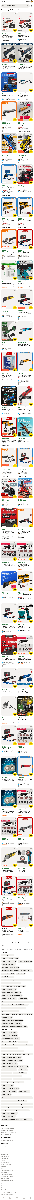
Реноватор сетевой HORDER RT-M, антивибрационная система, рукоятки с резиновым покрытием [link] (24, 157)
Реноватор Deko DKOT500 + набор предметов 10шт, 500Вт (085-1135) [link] (8, 221)
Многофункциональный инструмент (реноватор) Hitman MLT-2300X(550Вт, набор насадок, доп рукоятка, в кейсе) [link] (24, 188)
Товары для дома (5, 1158)
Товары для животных (6, 1174)
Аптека (3, 1160)
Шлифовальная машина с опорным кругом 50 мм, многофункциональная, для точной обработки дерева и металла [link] (8, 812)
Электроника (4, 1154)
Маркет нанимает (5, 1187)
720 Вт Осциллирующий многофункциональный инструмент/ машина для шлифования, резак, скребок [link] (25, 565)
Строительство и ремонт (7, 1176)
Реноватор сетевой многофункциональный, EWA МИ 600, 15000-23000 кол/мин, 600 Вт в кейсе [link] (9, 502)
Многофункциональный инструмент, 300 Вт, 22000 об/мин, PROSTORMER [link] (8, 410)
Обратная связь (5, 1185)
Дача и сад (4, 1166)
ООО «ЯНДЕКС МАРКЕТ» (11, 1192)
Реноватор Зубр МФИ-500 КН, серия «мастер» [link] (24, 472)
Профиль (30, 1198)
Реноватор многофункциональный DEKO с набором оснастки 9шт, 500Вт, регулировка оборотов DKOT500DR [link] (9, 595)
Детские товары (5, 1178)
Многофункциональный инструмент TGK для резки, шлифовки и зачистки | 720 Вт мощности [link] (24, 659)
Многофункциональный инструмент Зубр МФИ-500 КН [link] (24, 313)
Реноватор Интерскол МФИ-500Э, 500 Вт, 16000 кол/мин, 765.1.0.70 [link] (8, 532)
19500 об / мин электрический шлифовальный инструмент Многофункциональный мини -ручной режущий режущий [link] (25, 871)
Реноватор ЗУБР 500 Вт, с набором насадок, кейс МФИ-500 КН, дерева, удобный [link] (24, 253)
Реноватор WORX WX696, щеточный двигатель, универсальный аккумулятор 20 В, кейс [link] (9, 472)
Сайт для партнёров (6, 1134)
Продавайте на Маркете (7, 1130)
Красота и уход (5, 1162)
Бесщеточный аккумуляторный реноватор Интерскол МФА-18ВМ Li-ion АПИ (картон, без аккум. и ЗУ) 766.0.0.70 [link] (24, 841)
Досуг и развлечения (6, 1146)
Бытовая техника (5, 1150)
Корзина (23, 1198)
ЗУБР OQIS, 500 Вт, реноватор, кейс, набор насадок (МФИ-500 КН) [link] (7, 692)
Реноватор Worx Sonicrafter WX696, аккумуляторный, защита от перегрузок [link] (8, 253)
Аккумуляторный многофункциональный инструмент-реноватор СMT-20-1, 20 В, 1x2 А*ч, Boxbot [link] (25, 36)
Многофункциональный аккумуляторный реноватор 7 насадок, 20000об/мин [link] (25, 502)
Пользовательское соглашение (8, 1183)
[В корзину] (15, 30)
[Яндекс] (12, 1194)
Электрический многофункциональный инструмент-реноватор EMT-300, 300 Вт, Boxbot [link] (9, 36)
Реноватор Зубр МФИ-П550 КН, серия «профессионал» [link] (8, 188)
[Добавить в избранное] (15, 13)
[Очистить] (28, 6)
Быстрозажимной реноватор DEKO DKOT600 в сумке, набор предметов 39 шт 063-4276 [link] (9, 441)
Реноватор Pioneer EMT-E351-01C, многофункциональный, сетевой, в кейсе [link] (25, 67)
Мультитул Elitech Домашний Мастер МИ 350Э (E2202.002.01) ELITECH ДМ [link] (25, 780)
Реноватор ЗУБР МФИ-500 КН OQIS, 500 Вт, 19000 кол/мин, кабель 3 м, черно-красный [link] (9, 627)
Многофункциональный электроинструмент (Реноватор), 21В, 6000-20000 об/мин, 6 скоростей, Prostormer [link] (9, 345)
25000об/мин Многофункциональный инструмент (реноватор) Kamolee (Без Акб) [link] (24, 284)
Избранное (17, 1198)
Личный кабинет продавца (7, 1128)
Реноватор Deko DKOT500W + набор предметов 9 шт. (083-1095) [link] (24, 221)
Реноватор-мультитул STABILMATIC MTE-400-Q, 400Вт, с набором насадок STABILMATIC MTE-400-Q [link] (8, 871)
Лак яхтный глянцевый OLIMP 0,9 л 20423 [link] (7, 376)
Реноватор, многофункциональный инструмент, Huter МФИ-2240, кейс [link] (7, 313)
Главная (3, 1198)
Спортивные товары (6, 1172)
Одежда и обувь (5, 1156)
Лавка (10, 1198)
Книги (2, 1168)
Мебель (3, 1148)
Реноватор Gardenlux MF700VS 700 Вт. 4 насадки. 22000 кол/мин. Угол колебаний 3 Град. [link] (25, 96)
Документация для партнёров (8, 1132)
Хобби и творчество (6, 1164)
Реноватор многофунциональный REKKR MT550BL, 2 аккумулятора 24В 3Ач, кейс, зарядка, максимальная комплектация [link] (25, 627)
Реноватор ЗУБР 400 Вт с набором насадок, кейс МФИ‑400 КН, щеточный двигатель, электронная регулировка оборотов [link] (8, 900)
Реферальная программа (7, 1140)
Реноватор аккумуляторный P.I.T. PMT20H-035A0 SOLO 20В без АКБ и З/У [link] (8, 125)
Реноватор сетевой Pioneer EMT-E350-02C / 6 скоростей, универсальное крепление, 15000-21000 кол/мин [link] (8, 67)
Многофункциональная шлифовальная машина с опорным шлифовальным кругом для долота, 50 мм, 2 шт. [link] (8, 780)
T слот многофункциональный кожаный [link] (7, 720)
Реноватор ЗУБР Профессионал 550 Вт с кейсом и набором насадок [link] (24, 692)
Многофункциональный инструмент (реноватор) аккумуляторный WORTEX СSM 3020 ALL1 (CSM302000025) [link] (24, 410)
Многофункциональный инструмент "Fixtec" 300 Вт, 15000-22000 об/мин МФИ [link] (24, 345)
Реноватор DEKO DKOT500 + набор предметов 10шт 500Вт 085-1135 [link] (25, 595)
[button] (32, 6)
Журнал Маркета (5, 1189)
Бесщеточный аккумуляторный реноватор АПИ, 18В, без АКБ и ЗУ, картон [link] (8, 659)
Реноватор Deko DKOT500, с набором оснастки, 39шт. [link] (24, 376)
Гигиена (3, 1152)
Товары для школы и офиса (7, 1170)
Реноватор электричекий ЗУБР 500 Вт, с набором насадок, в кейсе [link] (24, 532)
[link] (7, 955)
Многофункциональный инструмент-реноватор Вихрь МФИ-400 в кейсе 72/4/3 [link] (8, 931)
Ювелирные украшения (7, 1180)
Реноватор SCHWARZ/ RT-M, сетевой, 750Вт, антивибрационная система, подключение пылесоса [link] (9, 157)
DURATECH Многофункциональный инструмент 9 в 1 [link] (23, 441)
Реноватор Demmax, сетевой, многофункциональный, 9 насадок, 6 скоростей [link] (25, 125)
